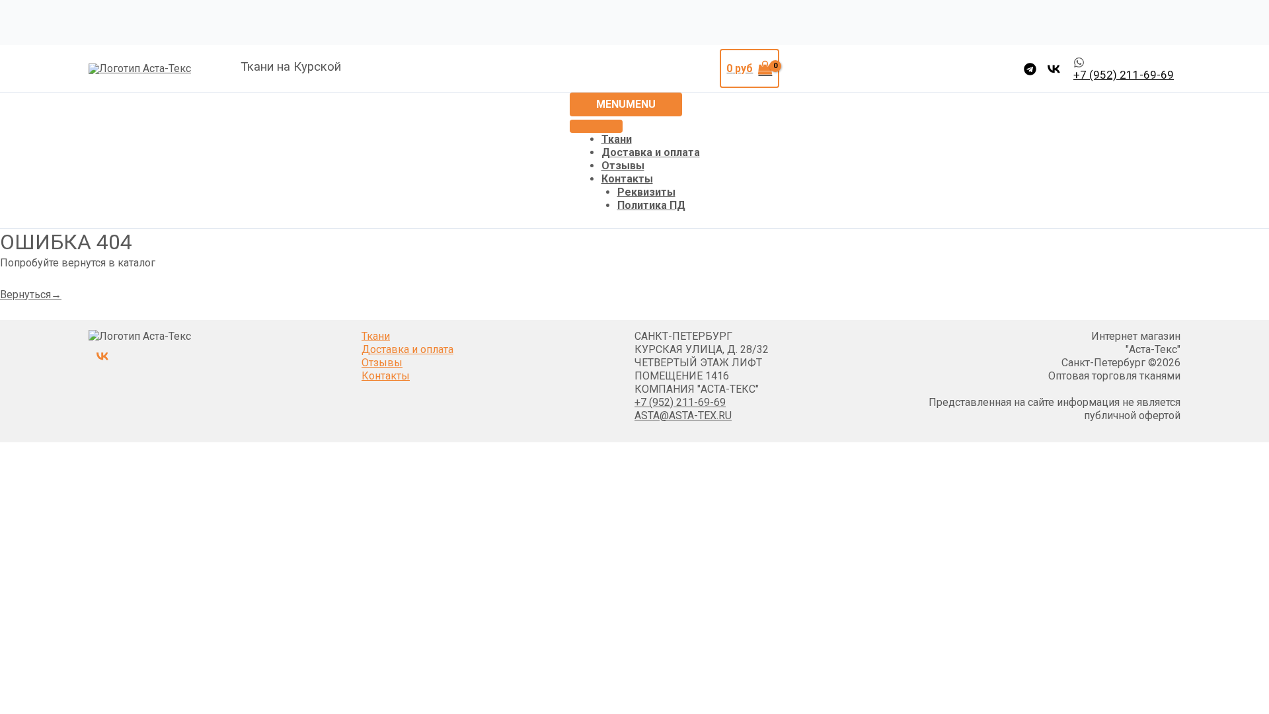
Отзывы (622, 165)
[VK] (1054, 69)
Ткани (616, 139)
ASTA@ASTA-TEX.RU (683, 415)
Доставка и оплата (650, 152)
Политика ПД (651, 205)
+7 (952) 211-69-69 (680, 402)
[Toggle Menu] (596, 126)
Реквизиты (646, 192)
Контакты (627, 179)
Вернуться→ (30, 294)
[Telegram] (1030, 69)
